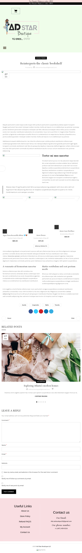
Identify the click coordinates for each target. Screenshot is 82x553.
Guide (24, 305)
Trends (57, 305)
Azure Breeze (41, 235)
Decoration (41, 381)
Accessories (64, 234)
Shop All (20, 238)
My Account (25, 527)
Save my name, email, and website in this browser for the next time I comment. (31, 472)
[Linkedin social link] (46, 311)
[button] (4, 47)
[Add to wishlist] (24, 199)
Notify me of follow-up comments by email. (16, 479)
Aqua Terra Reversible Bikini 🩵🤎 (15, 235)
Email (4, 454)
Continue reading (41, 396)
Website (4, 463)
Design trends (41, 58)
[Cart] (15, 11)
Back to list (41, 318)
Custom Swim (12, 238)
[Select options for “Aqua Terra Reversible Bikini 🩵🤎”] (5, 231)
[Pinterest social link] (41, 311)
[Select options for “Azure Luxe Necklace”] (56, 227)
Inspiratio (35, 305)
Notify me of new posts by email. (13, 485)
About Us (25, 511)
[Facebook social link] (31, 311)
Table (47, 305)
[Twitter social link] (36, 311)
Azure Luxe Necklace (67, 231)
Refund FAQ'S (25, 522)
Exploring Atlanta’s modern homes (41, 385)
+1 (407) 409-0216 (61, 528)
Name (4, 445)
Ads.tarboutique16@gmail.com (61, 521)
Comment (6, 420)
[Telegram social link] (51, 311)
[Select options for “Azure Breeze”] (31, 231)
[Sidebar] (2, 168)
